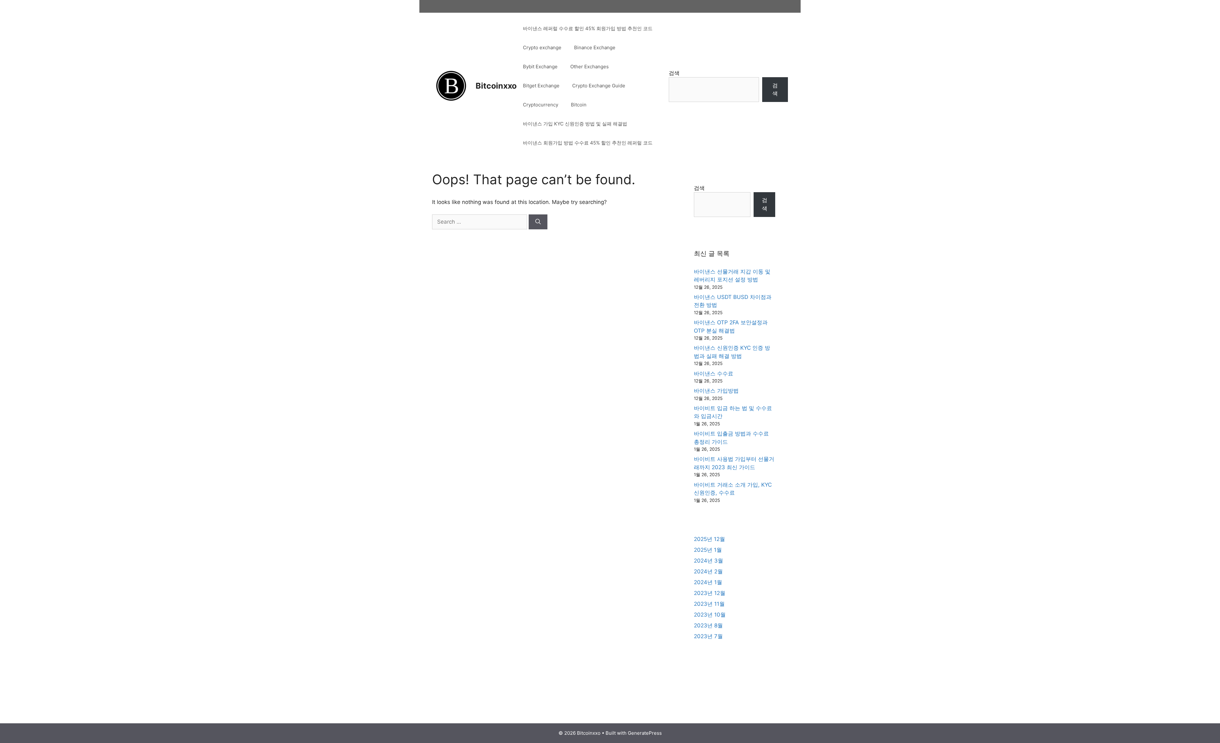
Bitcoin (578, 105)
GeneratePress (645, 733)
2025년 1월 (708, 550)
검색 (674, 73)
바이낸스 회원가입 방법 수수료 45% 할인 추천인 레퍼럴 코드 (588, 143)
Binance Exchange (594, 47)
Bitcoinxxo (496, 86)
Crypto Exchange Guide (598, 86)
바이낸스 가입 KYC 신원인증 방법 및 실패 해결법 (575, 124)
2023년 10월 (710, 614)
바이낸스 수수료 (713, 373)
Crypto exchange (542, 47)
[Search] (538, 222)
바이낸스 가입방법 (716, 391)
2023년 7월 (708, 636)
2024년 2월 (708, 571)
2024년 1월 (708, 582)
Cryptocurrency (540, 105)
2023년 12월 (709, 593)
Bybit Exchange (540, 67)
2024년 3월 (708, 560)
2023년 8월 (708, 625)
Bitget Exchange (541, 86)
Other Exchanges (589, 67)
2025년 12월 (709, 539)
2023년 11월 (709, 604)
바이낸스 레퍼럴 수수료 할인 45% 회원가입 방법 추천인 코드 (588, 28)
